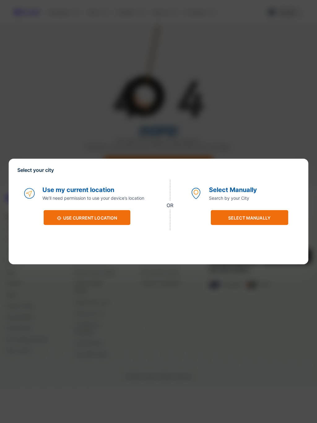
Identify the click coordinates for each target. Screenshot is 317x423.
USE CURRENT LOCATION (90, 217)
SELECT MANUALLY (249, 217)
